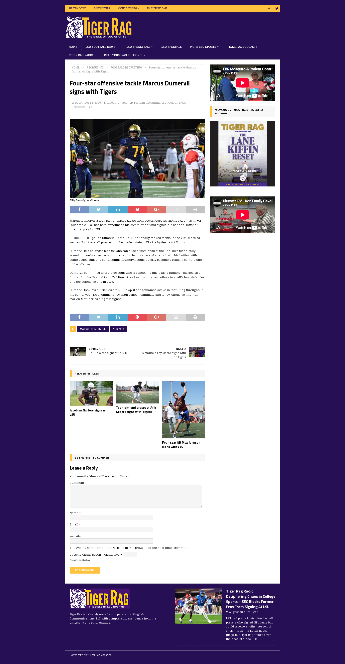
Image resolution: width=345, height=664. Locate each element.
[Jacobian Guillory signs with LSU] (91, 393)
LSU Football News (100, 46)
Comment (77, 482)
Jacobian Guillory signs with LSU (89, 412)
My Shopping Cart (157, 8)
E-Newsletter (102, 8)
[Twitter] (276, 8)
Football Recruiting (147, 102)
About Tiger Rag (127, 8)
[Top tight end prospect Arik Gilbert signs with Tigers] (137, 392)
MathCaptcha (84, 560)
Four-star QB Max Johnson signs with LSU (181, 444)
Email (74, 524)
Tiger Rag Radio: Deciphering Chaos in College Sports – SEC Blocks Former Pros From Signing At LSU (250, 599)
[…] (259, 639)
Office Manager (116, 102)
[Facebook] (269, 8)
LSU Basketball (138, 46)
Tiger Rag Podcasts (242, 46)
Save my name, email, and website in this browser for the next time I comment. (131, 547)
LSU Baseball (171, 46)
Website (75, 536)
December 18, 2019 (88, 102)
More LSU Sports (203, 46)
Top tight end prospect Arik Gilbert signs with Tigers (136, 409)
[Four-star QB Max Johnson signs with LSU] (183, 409)
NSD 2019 (118, 329)
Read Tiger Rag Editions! (123, 55)
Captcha (75, 554)
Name (74, 512)
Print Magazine (77, 8)
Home (73, 46)
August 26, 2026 (240, 612)
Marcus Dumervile (93, 329)
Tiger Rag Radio (81, 55)
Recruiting (95, 67)
